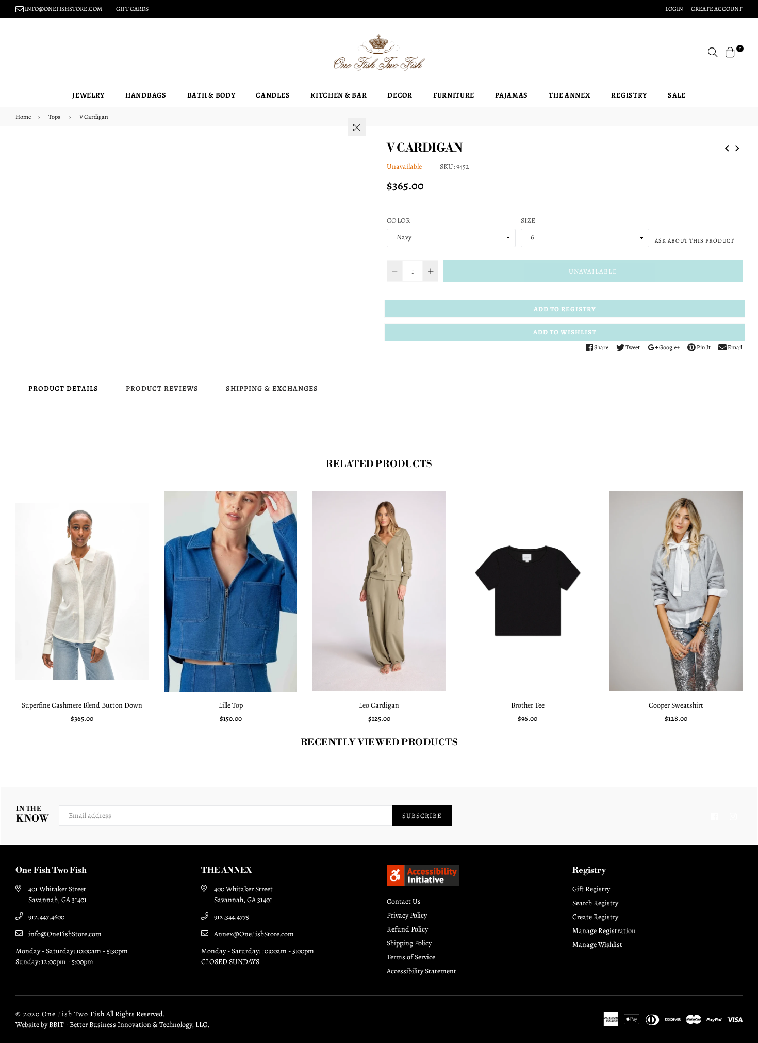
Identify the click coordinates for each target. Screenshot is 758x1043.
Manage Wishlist (597, 945)
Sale (677, 95)
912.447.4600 (46, 917)
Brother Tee (528, 705)
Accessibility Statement (421, 971)
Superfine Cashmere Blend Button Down (82, 705)
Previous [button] (7, 611)
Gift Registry (591, 889)
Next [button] (750, 611)
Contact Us (404, 901)
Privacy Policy (407, 915)
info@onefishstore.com (63, 9)
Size (528, 221)
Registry (629, 95)
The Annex (569, 95)
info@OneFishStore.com (65, 934)
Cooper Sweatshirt (676, 705)
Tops (54, 117)
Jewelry (88, 95)
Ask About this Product (694, 241)
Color (398, 221)
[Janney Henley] (737, 146)
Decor (400, 95)
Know (32, 814)
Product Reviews (162, 388)
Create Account (717, 9)
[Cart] (730, 51)
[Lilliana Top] (727, 146)
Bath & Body (211, 95)
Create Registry (595, 917)
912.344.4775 (231, 917)
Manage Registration (604, 931)
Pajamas (511, 95)
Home (23, 117)
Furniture (453, 95)
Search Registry (595, 903)
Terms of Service (411, 957)
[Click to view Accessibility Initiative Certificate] (423, 883)
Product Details (63, 388)
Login (674, 9)
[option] (82, 611)
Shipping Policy (409, 943)
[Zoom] (357, 127)
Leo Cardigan (379, 705)
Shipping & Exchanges (272, 388)
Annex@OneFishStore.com (254, 934)
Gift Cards (132, 9)
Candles (273, 95)
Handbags (146, 95)
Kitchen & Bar (338, 95)
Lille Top (231, 705)
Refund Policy (407, 929)
